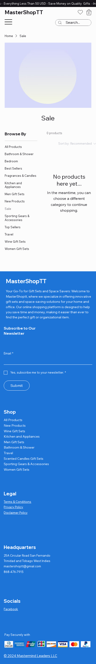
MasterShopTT (24, 12)
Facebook (11, 609)
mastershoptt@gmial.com (22, 566)
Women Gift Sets (16, 469)
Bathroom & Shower (19, 447)
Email (8, 353)
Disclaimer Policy (15, 512)
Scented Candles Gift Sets (23, 458)
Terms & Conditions (17, 502)
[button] (88, 12)
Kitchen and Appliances (22, 436)
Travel (8, 453)
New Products (15, 425)
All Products (13, 420)
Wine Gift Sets (14, 431)
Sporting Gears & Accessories (26, 464)
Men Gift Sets (14, 442)
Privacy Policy (13, 507)
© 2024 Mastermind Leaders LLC (30, 656)
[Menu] (8, 22)
